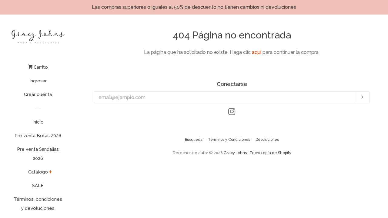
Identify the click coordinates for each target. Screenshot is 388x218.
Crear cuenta (38, 94)
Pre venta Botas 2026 (38, 135)
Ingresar (38, 81)
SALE (38, 185)
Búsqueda (193, 139)
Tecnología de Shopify (270, 152)
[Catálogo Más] (50, 173)
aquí (256, 52)
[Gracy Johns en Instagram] (232, 113)
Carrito (40, 67)
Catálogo (38, 172)
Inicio (38, 122)
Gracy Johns (235, 152)
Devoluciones (267, 139)
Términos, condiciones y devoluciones (38, 204)
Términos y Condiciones (229, 139)
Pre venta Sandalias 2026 (38, 154)
